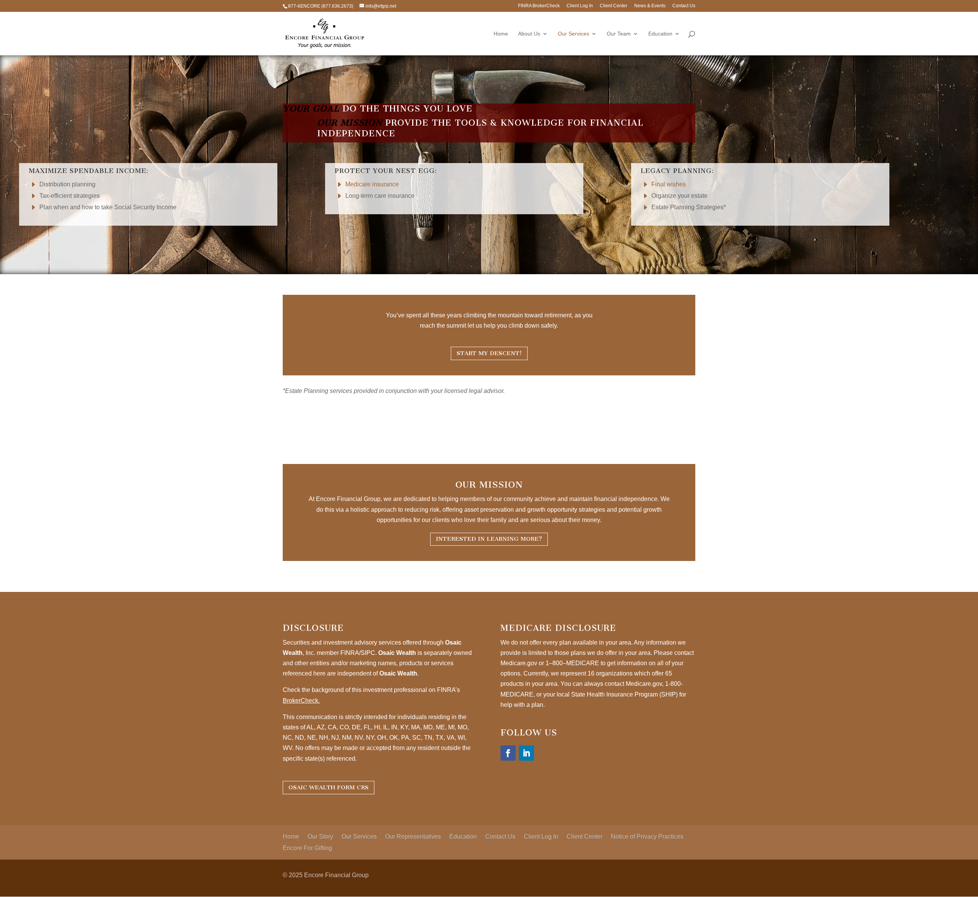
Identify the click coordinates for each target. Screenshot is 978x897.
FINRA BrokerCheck (539, 5)
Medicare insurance (372, 184)
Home (501, 34)
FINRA (349, 653)
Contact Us (683, 5)
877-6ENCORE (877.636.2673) (320, 6)
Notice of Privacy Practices (647, 837)
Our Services (573, 34)
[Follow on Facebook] (508, 753)
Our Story (320, 837)
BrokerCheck (300, 700)
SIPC (368, 653)
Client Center (613, 5)
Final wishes (668, 184)
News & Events (649, 5)
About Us (529, 34)
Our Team (619, 34)
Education (660, 34)
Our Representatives (413, 837)
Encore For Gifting (307, 848)
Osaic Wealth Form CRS (328, 787)
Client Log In (580, 5)
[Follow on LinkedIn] (526, 753)
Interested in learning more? (489, 538)
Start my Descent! (489, 353)
